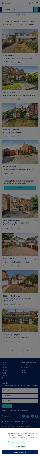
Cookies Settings (19, 446)
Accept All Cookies (20, 452)
